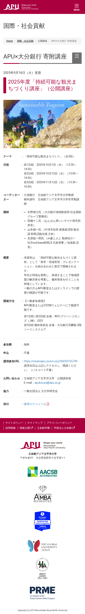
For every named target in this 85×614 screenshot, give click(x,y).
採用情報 (10, 427)
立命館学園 (43, 427)
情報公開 (25, 427)
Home (9, 41)
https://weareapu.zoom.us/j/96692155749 (50, 361)
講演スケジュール (35, 404)
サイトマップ (35, 422)
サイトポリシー (14, 422)
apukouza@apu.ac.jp (48, 382)
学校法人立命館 (63, 427)
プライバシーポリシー (59, 422)
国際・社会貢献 (25, 41)
